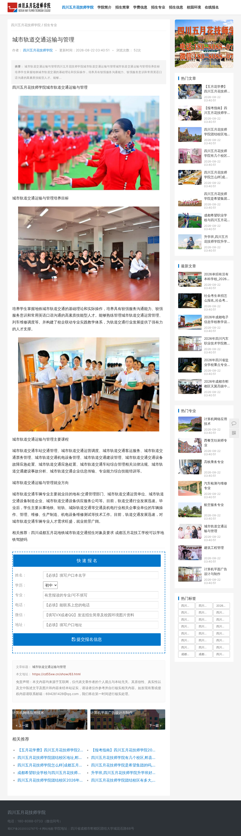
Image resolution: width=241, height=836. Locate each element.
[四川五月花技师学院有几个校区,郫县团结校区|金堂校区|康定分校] (190, 151)
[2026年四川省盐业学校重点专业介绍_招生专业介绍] (190, 361)
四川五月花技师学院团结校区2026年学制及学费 (50, 780)
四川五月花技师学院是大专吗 (223, 619)
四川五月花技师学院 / (27, 25)
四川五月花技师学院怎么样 (205, 612)
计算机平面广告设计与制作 (111, 712)
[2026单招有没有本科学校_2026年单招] (190, 275)
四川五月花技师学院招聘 (223, 626)
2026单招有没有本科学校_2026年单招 (217, 278)
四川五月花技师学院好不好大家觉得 (223, 647)
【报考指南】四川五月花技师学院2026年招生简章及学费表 (124, 750)
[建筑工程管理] (190, 548)
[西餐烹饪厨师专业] (190, 441)
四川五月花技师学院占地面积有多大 (205, 605)
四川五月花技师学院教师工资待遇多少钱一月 (205, 633)
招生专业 (158, 7)
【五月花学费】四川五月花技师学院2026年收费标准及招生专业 (50, 750)
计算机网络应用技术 (28, 712)
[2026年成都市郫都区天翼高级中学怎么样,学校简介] (190, 382)
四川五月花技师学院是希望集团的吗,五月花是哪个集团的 (124, 765)
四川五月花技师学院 (78, 7)
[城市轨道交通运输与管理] (190, 527)
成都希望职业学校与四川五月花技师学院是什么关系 (50, 772)
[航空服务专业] (190, 505)
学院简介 (104, 7)
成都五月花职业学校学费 (205, 654)
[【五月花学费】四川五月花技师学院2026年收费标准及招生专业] (190, 87)
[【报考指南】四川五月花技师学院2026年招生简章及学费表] (190, 109)
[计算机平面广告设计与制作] (190, 570)
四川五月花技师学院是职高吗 (205, 640)
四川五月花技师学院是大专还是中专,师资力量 (205, 619)
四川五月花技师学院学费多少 (188, 612)
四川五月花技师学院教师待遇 (188, 626)
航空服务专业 (214, 505)
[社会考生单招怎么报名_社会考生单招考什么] (190, 296)
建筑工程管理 (214, 548)
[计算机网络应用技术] (190, 420)
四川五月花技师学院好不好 (223, 612)
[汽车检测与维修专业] (190, 484)
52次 (137, 50)
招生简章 (122, 7)
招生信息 (176, 7)
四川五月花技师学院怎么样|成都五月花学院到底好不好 (50, 765)
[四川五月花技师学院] (29, 4)
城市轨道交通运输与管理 (49, 667)
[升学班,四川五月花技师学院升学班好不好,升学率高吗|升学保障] (190, 237)
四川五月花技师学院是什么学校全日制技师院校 (223, 654)
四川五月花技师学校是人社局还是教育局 (188, 640)
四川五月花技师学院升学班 (223, 633)
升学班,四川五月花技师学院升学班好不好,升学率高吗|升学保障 (124, 772)
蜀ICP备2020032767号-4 (25, 828)
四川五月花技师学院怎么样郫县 (188, 647)
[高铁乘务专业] (190, 462)
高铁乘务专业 (214, 462)
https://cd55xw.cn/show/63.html (56, 674)
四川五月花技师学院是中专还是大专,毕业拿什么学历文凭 (188, 605)
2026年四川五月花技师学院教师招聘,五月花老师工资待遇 (223, 605)
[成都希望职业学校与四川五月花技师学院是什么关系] (190, 216)
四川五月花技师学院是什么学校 (188, 619)
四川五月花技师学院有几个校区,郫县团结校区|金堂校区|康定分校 (124, 757)
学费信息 (140, 7)
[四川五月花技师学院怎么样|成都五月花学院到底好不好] (190, 173)
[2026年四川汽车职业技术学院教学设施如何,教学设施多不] (190, 339)
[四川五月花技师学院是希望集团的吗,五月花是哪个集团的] (190, 194)
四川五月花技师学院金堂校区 (205, 626)
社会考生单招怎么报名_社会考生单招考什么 (216, 300)
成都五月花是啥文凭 (188, 654)
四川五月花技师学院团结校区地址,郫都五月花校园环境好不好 (50, 757)
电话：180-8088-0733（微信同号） (35, 821)
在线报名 (212, 7)
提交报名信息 (88, 639)
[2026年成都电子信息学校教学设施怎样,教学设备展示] (190, 318)
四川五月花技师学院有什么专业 (223, 640)
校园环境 (194, 7)
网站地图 (48, 828)
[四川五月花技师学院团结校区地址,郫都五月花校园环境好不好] (190, 130)
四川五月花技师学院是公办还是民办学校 (205, 647)
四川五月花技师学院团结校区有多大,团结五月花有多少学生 (124, 780)
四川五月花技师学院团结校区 (188, 633)
